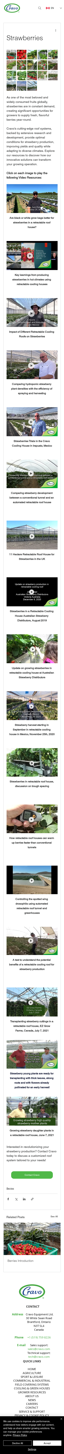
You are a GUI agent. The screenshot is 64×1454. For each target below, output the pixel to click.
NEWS (32, 1400)
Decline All (17, 1443)
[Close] (59, 1421)
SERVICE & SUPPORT (32, 1411)
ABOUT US (32, 1396)
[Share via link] (32, 1199)
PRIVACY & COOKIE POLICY (32, 1415)
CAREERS (32, 1404)
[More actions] (56, 30)
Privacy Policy (20, 1435)
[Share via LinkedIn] (24, 1199)
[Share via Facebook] (8, 1199)
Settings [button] (32, 1449)
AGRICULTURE (32, 1373)
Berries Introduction (20, 1261)
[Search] (39, 8)
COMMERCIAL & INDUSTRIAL (31, 1380)
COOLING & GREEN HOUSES (32, 1388)
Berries (10, 1188)
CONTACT (32, 1407)
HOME (32, 1369)
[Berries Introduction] (32, 1239)
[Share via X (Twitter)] (16, 1199)
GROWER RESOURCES (32, 1392)
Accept (47, 1443)
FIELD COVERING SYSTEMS (32, 1384)
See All (54, 1216)
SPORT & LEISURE (32, 1377)
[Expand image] (11, 54)
